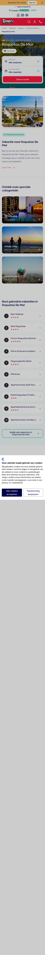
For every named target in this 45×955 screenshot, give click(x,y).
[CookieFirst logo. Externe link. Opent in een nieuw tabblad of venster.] (3, 459)
